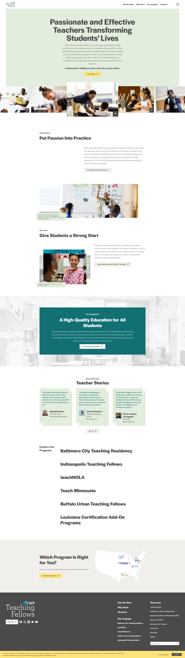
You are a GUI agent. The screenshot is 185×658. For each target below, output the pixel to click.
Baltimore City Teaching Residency (96, 450)
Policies (153, 637)
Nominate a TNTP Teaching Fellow (162, 611)
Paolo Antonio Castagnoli (130, 415)
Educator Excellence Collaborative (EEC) (164, 615)
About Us (164, 4)
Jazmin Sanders (94, 411)
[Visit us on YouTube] (36, 622)
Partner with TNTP (156, 620)
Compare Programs (49, 576)
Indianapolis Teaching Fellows (91, 464)
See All (91, 431)
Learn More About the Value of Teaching (111, 264)
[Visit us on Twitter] (32, 622)
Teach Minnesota (78, 490)
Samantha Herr (57, 411)
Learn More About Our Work (97, 170)
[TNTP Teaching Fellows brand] (10, 4)
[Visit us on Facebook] (20, 622)
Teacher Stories (155, 607)
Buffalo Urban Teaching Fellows (93, 504)
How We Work (128, 4)
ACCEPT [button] (176, 654)
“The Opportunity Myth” (91, 346)
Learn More (91, 74)
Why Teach (140, 4)
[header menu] (177, 4)
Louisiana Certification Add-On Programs (92, 520)
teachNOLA (72, 477)
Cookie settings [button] (163, 654)
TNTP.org (10, 622)
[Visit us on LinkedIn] (28, 622)
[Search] (177, 643)
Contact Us (154, 628)
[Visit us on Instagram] (24, 622)
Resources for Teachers (158, 624)
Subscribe (153, 632)
